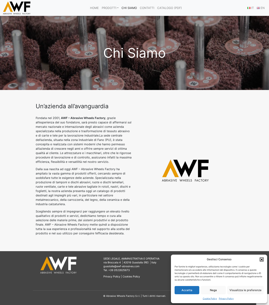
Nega (213, 290)
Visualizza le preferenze (245, 290)
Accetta (187, 290)
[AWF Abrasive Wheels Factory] (16, 7)
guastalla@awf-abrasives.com (121, 266)
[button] (262, 259)
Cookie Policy (210, 298)
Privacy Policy (226, 298)
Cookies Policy (131, 276)
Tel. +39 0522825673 (116, 270)
